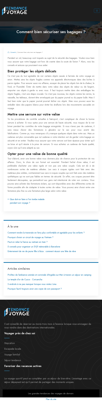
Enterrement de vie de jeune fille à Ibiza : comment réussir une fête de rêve (42, 251)
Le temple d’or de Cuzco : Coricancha (25, 279)
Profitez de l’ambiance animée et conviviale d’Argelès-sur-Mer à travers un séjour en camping (49, 274)
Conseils (13, 52)
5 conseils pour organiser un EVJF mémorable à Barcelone (34, 246)
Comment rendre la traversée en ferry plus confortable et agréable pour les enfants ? (46, 232)
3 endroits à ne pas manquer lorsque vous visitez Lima (32, 284)
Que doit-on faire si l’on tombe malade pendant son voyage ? (27, 201)
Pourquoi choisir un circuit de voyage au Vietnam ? (30, 237)
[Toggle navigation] (97, 11)
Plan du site (51, 399)
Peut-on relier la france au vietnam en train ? (28, 242)
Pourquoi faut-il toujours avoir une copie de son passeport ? (35, 288)
